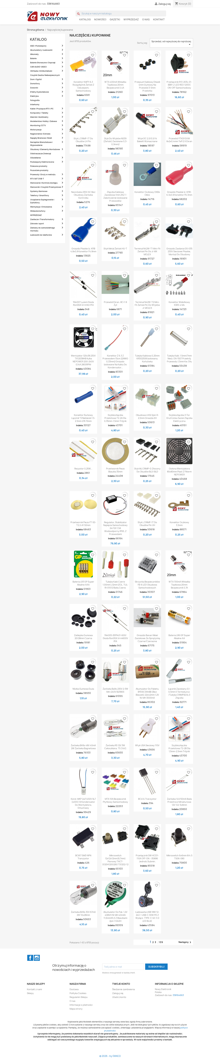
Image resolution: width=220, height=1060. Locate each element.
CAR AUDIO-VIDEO (38, 67)
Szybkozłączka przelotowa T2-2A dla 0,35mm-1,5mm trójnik (115, 418)
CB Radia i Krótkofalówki (41, 71)
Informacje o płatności (81, 1004)
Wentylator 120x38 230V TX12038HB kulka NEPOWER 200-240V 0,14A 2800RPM (83, 360)
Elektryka (34, 96)
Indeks (80, 95)
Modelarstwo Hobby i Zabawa (43, 121)
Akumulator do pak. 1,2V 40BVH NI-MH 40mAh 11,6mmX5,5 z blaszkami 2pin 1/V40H (115, 916)
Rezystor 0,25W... (83, 468)
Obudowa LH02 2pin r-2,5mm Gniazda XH (147, 416)
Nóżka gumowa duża (83, 688)
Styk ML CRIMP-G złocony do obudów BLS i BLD (147, 470)
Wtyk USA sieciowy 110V (147, 745)
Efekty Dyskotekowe (39, 92)
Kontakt (159, 19)
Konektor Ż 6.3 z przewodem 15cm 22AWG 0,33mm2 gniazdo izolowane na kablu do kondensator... (115, 361)
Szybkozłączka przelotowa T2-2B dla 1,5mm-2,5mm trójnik (179, 748)
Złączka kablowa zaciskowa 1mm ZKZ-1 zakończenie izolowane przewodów (115, 196)
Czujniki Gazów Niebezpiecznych (45, 75)
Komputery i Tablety (39, 113)
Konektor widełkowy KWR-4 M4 (179, 304)
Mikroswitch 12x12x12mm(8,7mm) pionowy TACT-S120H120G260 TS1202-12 (115, 860)
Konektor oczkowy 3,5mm (179, 524)
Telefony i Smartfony (39, 195)
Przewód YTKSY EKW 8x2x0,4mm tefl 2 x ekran (179, 140)
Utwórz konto (119, 997)
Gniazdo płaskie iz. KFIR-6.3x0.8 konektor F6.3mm (179, 193)
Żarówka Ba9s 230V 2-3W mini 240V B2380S (115, 690)
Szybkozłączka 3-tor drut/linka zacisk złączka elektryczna (179, 418)
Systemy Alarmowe (38, 191)
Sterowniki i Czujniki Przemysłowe (45, 187)
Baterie (33, 58)
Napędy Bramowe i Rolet (41, 138)
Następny (185, 942)
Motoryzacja (35, 129)
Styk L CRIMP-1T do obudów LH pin (83, 140)
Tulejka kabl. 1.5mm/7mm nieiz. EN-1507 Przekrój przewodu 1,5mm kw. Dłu (179, 358)
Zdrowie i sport (37, 223)
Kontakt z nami (34, 989)
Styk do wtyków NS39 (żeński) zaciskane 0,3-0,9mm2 (115, 141)
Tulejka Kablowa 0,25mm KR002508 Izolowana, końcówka (147, 358)
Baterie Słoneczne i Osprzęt (42, 62)
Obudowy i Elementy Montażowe (45, 149)
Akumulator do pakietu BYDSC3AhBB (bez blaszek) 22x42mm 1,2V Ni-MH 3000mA (147, 693)
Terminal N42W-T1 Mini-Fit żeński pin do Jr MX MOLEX (147, 251)
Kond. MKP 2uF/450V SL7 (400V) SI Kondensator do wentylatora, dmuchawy (83, 803)
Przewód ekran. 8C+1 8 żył (115, 304)
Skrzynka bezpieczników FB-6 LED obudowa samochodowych (147, 584)
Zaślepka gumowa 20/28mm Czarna (83, 637)
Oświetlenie (35, 157)
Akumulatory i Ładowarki (41, 50)
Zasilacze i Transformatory (42, 219)
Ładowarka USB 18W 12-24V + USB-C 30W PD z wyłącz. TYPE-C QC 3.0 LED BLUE (147, 916)
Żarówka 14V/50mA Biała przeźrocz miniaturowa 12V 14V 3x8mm (179, 801)
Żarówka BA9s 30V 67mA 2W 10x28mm (83, 913)
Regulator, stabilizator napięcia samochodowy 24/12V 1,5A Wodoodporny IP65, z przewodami (115, 528)
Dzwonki (34, 87)
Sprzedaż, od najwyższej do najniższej (171, 43)
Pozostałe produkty (39, 170)
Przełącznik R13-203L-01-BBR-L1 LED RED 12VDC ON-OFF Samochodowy (179, 84)
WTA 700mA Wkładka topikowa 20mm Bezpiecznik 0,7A (179, 584)
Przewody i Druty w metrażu (43, 174)
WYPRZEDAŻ (131, 19)
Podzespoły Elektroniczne (42, 162)
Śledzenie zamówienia (123, 989)
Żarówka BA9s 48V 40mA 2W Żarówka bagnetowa (83, 747)
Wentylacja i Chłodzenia (41, 207)
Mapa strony (76, 1008)
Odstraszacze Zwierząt (40, 153)
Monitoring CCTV (38, 125)
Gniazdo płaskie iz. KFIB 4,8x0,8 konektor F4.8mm (83, 250)
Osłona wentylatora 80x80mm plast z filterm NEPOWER (179, 471)
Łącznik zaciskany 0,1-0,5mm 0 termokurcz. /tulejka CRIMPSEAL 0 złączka (179, 693)
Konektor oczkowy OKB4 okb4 (147, 193)
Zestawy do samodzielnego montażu (42, 229)
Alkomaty (34, 54)
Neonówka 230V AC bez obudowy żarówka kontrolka (83, 195)
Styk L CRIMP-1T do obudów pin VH (147, 524)
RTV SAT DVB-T (37, 178)
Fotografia (35, 100)
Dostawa (74, 989)
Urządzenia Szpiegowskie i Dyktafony (42, 201)
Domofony (35, 83)
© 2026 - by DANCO (110, 1056)
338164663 (53, 3)
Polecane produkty (38, 166)
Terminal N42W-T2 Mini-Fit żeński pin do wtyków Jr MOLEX (147, 305)
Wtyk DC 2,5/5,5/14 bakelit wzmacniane (147, 140)
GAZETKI (115, 19)
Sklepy (30, 993)
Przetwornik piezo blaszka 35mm (115, 470)
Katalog (85, 19)
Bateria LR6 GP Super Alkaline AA (179, 637)
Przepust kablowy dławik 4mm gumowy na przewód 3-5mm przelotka (147, 86)
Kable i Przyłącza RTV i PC (41, 108)
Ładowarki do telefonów (41, 235)
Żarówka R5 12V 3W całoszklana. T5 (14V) (115, 747)
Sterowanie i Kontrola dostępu (44, 183)
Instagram (37, 958)
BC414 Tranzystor (147, 798)
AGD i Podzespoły (38, 46)
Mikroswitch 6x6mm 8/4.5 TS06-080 (179, 857)
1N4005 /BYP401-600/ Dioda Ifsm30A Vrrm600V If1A (115, 638)
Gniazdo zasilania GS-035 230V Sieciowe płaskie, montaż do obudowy (179, 251)
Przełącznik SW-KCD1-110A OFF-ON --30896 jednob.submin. (147, 858)
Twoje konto (121, 984)
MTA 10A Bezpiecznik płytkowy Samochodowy (115, 800)
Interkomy (34, 104)
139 (161, 942)
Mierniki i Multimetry (39, 117)
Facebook (30, 958)
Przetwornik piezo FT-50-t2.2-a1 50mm (83, 524)
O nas (146, 19)
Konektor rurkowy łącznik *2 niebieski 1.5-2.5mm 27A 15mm (83, 418)
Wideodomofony (37, 211)
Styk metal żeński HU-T (115, 248)
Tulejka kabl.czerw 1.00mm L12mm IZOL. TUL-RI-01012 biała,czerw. (115, 584)
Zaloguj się (117, 993)
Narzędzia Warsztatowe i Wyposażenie (41, 143)
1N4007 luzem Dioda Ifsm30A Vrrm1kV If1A (83, 304)
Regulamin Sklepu (79, 997)
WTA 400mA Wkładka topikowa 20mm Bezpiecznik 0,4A (115, 84)
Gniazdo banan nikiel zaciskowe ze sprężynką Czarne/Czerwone (147, 638)
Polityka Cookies (78, 993)
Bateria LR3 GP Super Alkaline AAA (83, 583)
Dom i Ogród (36, 79)
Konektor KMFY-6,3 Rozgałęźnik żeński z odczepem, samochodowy (83, 86)
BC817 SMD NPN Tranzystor (83, 857)
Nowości (100, 19)
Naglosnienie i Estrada (40, 134)
